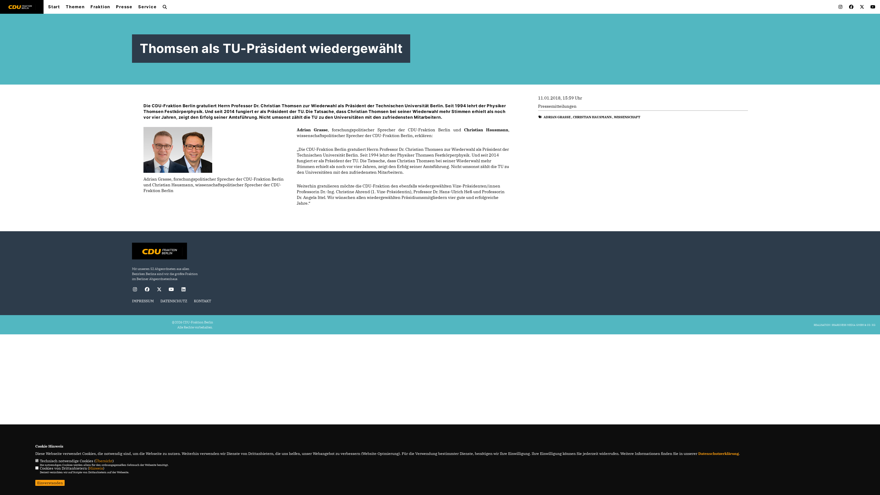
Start (54, 7)
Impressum (143, 301)
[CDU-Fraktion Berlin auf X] (159, 290)
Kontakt (202, 301)
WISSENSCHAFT (627, 117)
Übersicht (104, 461)
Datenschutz (173, 301)
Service (147, 7)
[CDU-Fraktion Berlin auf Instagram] (135, 290)
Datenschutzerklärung (718, 453)
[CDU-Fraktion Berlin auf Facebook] (147, 290)
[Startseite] (159, 251)
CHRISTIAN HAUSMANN (592, 117)
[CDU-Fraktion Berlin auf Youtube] (171, 290)
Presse (124, 7)
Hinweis (96, 468)
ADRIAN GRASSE (557, 117)
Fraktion (100, 7)
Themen (75, 7)
